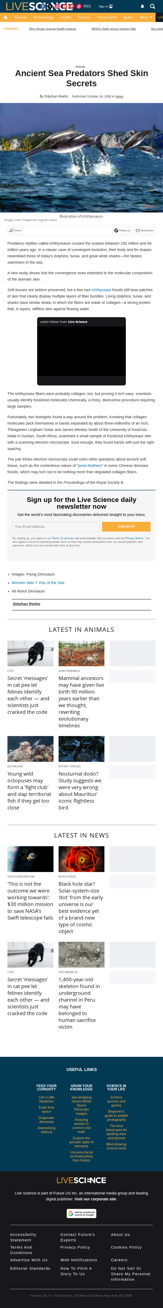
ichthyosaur (101, 290)
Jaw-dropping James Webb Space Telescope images (81, 1105)
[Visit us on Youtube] (64, 6)
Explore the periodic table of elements (81, 1142)
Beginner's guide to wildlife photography (116, 1115)
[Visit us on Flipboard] (71, 6)
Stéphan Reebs (56, 96)
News (119, 96)
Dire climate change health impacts (52, 28)
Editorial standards (30, 1268)
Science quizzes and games (116, 1101)
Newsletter (147, 230)
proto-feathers (90, 465)
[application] (81, 351)
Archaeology (44, 17)
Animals (20, 17)
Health (66, 17)
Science (84, 17)
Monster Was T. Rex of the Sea (38, 583)
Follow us (124, 230)
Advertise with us (29, 1260)
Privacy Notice (134, 538)
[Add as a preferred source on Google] (81, 1213)
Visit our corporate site (95, 1199)
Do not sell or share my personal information (131, 1274)
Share (17, 230)
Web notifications (78, 1260)
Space (128, 17)
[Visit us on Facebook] (42, 6)
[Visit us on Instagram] (57, 6)
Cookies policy (126, 1247)
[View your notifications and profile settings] (142, 6)
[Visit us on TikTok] (79, 6)
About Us (120, 1235)
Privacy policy (75, 1247)
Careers (119, 1260)
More (144, 17)
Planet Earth (107, 17)
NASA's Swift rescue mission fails (113, 28)
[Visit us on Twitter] (50, 6)
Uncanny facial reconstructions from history (81, 1156)
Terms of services (63, 538)
